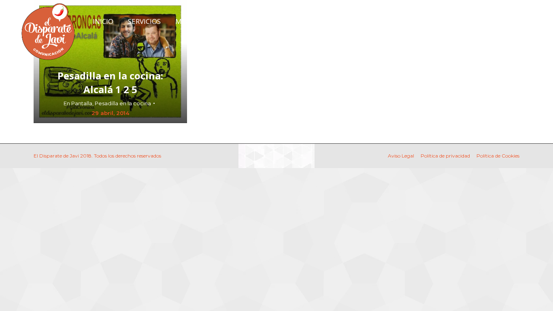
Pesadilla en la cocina (123, 103)
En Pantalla (78, 103)
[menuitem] (103, 21)
